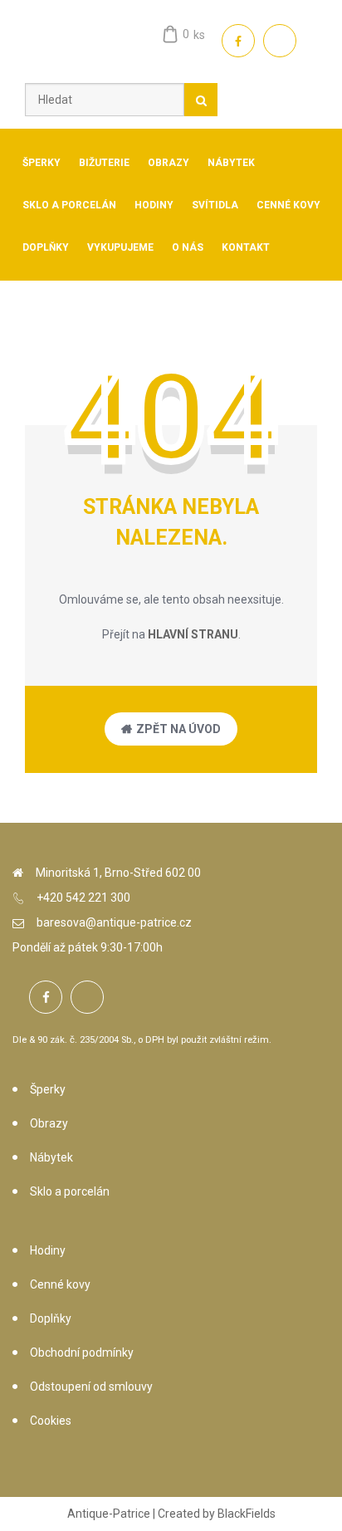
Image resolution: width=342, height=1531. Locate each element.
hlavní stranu (193, 634)
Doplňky (50, 1318)
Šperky (48, 1089)
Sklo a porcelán (70, 1191)
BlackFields (246, 1513)
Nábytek (51, 1157)
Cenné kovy (60, 1284)
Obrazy (49, 1123)
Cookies (50, 1420)
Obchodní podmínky (82, 1352)
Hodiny (48, 1250)
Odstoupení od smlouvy (91, 1386)
